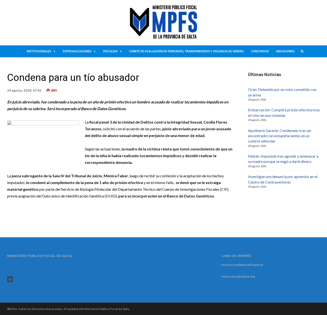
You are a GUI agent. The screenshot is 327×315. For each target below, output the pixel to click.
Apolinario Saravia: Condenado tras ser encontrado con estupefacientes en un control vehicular (279, 135)
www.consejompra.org (238, 276)
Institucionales (39, 51)
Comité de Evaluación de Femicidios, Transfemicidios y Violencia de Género (186, 51)
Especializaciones (77, 51)
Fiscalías (110, 51)
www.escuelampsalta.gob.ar (242, 264)
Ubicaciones (285, 51)
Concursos (260, 51)
